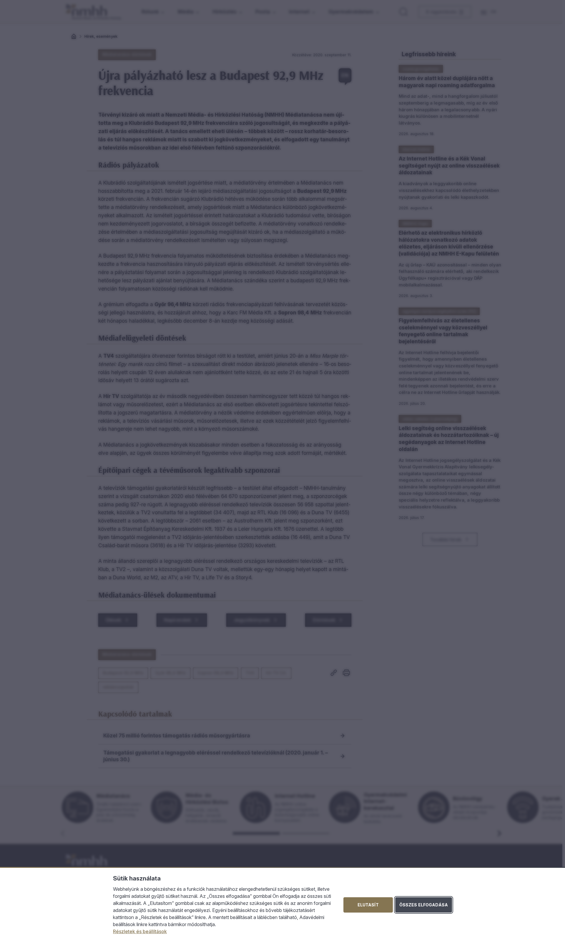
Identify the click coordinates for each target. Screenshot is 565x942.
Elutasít (368, 904)
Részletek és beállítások (140, 931)
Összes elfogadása (423, 904)
